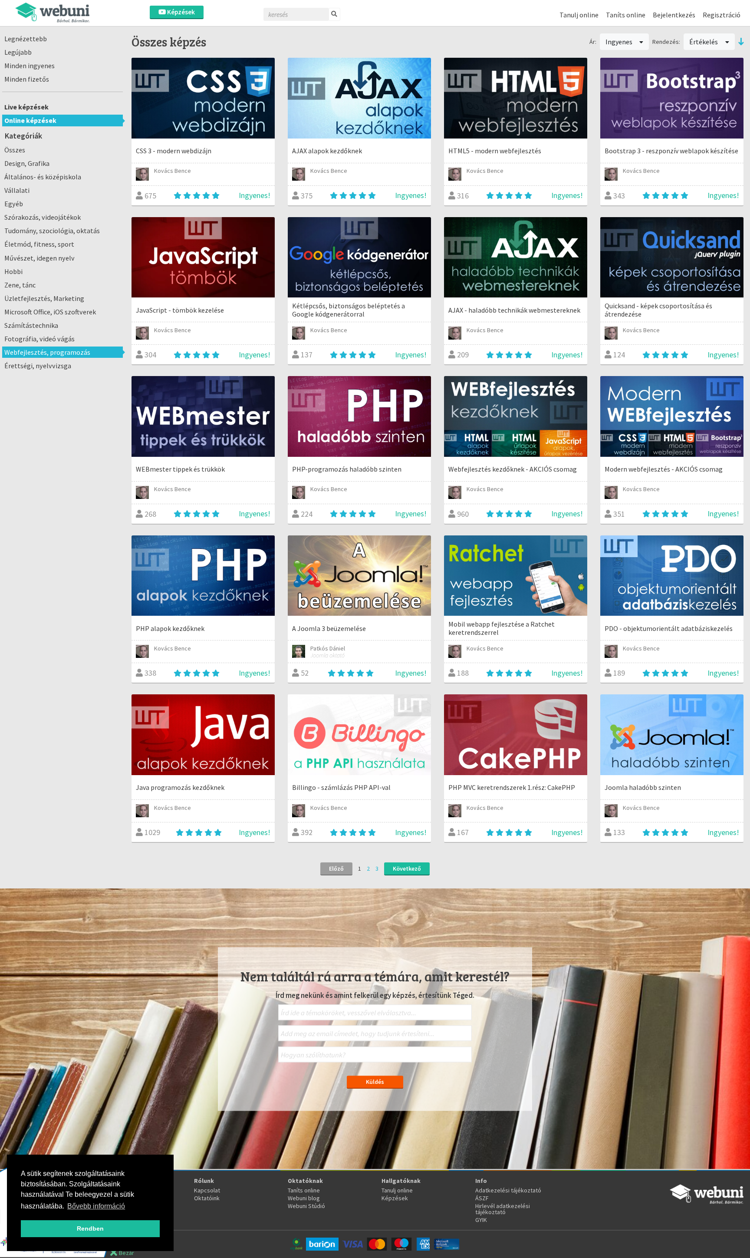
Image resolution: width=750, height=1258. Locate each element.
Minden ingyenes (29, 65)
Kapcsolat (207, 1190)
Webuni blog (304, 1198)
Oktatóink (207, 1198)
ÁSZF (482, 1198)
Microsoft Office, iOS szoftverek (50, 311)
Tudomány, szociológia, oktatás (52, 230)
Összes (14, 149)
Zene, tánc (20, 285)
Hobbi (13, 271)
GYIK (481, 1220)
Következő (407, 868)
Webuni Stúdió (306, 1206)
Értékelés (704, 41)
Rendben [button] (90, 1228)
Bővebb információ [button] (96, 1206)
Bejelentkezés (674, 14)
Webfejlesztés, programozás (47, 352)
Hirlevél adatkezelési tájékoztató (502, 1209)
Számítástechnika (31, 325)
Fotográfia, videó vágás (39, 338)
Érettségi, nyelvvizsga (37, 365)
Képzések (180, 12)
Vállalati (17, 190)
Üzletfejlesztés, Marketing (44, 298)
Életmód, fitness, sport (39, 244)
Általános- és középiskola (42, 176)
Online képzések (30, 120)
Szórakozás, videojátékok (42, 217)
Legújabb (18, 52)
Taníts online (625, 14)
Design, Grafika (26, 163)
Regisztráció (721, 14)
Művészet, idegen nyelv (39, 258)
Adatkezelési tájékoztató (508, 1190)
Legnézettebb (25, 38)
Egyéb (13, 203)
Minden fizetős (26, 79)
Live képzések (26, 106)
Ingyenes (619, 41)
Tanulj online (579, 14)
